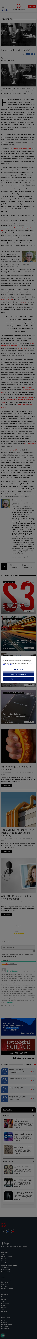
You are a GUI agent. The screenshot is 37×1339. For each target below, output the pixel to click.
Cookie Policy (10, 664)
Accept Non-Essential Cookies (18, 674)
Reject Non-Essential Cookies (18, 679)
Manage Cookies (18, 669)
